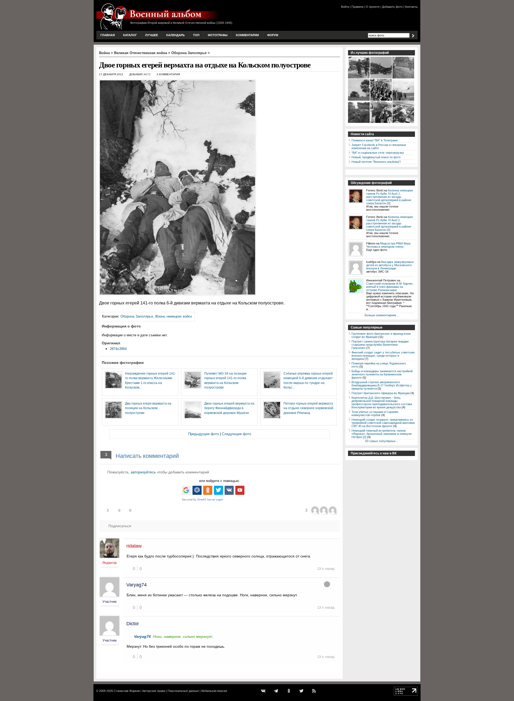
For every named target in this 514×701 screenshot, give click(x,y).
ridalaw (134, 546)
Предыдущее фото (203, 434)
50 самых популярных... (381, 441)
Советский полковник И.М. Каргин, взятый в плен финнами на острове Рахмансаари (389, 287)
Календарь (175, 35)
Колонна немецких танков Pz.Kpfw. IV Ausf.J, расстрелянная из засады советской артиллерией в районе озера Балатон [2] (389, 223)
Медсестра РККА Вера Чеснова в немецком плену (388, 245)
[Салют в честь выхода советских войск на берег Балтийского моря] (403, 100)
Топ (196, 35)
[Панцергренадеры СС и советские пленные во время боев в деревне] (359, 78)
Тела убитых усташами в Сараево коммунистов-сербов (375, 413)
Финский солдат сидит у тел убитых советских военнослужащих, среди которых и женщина (383, 355)
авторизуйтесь (143, 472)
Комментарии (247, 35)
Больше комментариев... (381, 315)
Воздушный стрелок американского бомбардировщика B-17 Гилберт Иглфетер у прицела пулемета (382, 385)
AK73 (146, 74)
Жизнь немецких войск (173, 316)
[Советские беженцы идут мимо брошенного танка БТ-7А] (381, 122)
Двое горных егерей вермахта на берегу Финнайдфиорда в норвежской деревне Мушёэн (229, 408)
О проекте (373, 6)
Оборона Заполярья (189, 53)
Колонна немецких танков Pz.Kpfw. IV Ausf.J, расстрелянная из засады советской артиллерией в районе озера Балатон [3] (389, 197)
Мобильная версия (214, 690)
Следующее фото (236, 434)
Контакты (411, 6)
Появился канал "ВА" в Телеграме (375, 140)
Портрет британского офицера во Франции (381, 393)
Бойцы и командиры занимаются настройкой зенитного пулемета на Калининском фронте (382, 374)
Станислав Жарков (127, 690)
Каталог (130, 35)
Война (104, 53)
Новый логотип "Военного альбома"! (376, 161)
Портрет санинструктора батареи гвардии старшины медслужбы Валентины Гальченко (380, 344)
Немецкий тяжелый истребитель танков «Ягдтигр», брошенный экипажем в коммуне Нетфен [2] (382, 434)
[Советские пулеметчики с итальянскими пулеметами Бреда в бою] (359, 122)
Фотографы (218, 35)
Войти (345, 6)
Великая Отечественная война (140, 53)
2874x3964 (118, 349)
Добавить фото (392, 6)
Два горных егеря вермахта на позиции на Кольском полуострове (148, 408)
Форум (272, 35)
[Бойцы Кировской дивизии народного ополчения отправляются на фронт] (381, 100)
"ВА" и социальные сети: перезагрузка (378, 152)
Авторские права (153, 690)
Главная (107, 35)
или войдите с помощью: (219, 481)
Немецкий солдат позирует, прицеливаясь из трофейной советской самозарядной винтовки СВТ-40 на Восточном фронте (383, 423)
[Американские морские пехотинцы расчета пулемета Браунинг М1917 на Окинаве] (403, 122)
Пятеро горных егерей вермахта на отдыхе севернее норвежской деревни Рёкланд (308, 408)
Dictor (132, 623)
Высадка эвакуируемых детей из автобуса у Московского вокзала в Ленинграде (390, 265)
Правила (357, 6)
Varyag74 (136, 584)
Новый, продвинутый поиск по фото (376, 157)
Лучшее (151, 35)
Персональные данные (183, 690)
